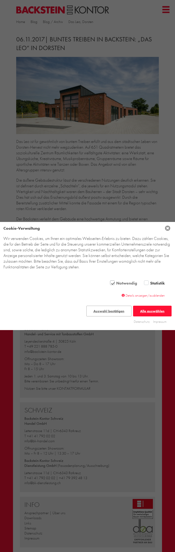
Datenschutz (142, 321)
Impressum (160, 321)
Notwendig (126, 283)
